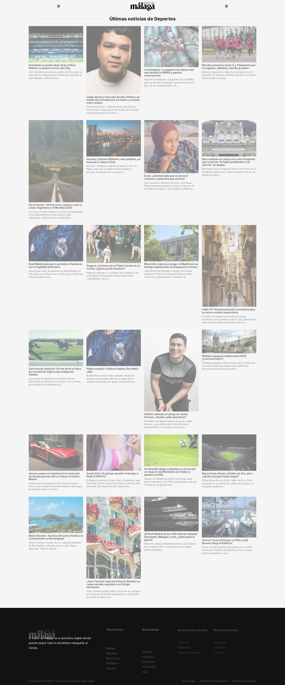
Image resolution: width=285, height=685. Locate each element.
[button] (59, 6)
